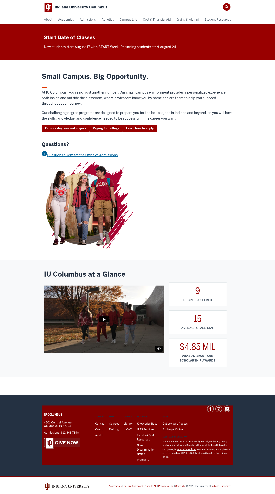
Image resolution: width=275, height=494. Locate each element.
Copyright (180, 486)
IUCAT (128, 429)
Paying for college (106, 128)
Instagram (218, 408)
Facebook (210, 408)
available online (186, 449)
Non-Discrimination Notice (146, 450)
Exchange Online (173, 429)
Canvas (99, 423)
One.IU (99, 429)
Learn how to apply (140, 128)
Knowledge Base (147, 423)
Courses (114, 423)
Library (128, 423)
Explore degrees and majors (65, 128)
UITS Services (145, 429)
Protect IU (143, 459)
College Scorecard (133, 486)
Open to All (150, 486)
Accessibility (115, 486)
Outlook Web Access (175, 423)
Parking (114, 429)
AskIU (99, 435)
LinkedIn (227, 408)
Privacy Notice (165, 486)
